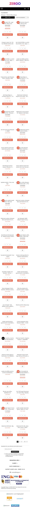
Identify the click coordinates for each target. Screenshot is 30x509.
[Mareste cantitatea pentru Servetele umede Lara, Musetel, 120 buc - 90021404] (10, 278)
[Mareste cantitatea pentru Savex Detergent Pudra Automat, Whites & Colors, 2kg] (10, 294)
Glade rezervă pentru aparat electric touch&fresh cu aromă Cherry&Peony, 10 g (22, 272)
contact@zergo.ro (15, 472)
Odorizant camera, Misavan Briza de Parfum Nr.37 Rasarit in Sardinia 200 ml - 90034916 (22, 201)
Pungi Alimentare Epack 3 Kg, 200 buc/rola (22, 23)
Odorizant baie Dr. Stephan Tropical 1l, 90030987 (22, 338)
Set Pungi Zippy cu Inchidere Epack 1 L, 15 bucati (22, 77)
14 (24, 441)
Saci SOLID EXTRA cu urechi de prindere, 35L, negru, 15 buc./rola (22, 43)
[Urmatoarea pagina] (27, 442)
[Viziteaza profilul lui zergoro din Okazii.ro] (9, 499)
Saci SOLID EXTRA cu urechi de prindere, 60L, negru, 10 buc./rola (7, 59)
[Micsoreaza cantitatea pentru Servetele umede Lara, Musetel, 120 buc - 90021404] (5, 278)
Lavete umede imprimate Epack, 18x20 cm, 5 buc (22, 408)
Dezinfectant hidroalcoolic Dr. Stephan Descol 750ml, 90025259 (7, 235)
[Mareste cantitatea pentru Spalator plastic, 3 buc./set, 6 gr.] (10, 190)
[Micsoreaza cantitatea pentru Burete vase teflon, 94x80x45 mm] (5, 397)
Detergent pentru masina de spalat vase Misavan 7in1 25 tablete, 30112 (7, 338)
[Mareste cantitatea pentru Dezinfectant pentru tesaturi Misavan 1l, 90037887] (10, 172)
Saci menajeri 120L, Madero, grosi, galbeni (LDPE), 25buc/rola (7, 305)
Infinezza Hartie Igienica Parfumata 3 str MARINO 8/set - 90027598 (8, 355)
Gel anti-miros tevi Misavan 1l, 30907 (7, 130)
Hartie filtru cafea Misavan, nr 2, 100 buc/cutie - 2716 (22, 183)
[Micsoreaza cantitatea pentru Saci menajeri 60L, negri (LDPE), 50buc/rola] (5, 32)
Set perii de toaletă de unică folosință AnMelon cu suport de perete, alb (22, 372)
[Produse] (2, 9)
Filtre (8, 17)
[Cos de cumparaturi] (25, 8)
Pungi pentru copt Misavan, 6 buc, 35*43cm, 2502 (7, 77)
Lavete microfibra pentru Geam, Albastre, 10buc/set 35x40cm (22, 59)
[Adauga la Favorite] (7, 37)
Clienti (14, 463)
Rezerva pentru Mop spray (22, 305)
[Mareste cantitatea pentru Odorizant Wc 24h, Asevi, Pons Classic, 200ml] (25, 432)
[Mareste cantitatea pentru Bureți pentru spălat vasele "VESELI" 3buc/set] (10, 208)
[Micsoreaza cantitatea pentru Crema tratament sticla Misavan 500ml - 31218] (20, 327)
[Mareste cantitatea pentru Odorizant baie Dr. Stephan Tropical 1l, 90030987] (25, 344)
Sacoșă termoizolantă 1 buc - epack (7, 255)
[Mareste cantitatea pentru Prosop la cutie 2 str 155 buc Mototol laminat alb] (10, 48)
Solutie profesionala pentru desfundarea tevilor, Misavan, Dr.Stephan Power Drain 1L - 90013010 (22, 130)
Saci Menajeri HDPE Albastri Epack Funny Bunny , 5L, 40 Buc (22, 219)
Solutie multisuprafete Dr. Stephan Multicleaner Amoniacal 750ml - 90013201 (22, 255)
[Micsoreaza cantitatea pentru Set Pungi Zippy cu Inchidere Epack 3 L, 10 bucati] (5, 101)
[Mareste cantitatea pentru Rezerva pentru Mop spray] (25, 311)
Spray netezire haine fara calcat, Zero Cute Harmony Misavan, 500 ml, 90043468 (22, 166)
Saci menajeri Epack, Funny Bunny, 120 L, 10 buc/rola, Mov (7, 408)
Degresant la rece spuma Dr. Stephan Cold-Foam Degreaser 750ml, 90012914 (22, 112)
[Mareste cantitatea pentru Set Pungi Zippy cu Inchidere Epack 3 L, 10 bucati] (10, 101)
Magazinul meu (14, 460)
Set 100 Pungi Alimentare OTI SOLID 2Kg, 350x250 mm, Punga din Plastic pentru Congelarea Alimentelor (22, 392)
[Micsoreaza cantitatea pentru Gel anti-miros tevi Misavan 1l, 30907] (5, 137)
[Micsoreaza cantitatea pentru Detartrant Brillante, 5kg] (5, 432)
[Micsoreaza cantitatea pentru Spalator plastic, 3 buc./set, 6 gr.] (5, 190)
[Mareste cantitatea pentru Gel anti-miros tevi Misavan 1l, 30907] (10, 137)
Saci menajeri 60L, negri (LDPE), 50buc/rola (7, 23)
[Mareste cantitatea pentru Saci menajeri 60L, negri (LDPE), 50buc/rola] (10, 32)
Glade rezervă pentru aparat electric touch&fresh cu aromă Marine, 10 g (7, 322)
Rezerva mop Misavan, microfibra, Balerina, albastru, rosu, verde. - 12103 (22, 148)
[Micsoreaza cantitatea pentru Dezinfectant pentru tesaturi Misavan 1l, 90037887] (5, 172)
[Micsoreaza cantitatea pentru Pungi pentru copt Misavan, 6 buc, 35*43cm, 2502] (5, 84)
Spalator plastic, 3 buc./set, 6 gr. (7, 183)
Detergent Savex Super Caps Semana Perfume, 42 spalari (22, 355)
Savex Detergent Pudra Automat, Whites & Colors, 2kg (7, 289)
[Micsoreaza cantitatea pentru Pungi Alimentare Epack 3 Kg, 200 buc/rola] (20, 32)
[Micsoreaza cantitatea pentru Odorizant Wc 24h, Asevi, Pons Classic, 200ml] (20, 432)
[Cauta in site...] (28, 8)
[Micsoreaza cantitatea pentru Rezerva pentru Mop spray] (20, 311)
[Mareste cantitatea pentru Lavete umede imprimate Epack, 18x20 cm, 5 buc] (25, 415)
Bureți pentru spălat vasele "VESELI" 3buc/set (7, 201)
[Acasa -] (15, 3)
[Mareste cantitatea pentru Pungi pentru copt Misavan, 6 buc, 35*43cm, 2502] (10, 84)
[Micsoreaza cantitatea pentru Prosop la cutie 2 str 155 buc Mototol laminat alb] (5, 48)
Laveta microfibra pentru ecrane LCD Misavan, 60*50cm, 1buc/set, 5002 (7, 372)
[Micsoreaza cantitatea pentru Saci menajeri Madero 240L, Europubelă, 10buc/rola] (20, 244)
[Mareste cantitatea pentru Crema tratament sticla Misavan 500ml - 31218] (25, 327)
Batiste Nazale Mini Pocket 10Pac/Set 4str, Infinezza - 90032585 (7, 112)
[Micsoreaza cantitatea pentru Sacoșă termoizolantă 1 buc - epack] (5, 261)
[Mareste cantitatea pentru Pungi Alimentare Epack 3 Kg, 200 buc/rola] (25, 32)
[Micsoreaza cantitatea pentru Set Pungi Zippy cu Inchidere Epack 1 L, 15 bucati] (20, 84)
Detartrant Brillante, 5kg (7, 426)
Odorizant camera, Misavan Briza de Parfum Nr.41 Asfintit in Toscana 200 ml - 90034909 (7, 219)
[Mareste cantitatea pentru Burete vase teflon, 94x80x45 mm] (10, 397)
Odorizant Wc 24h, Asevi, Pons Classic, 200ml (22, 426)
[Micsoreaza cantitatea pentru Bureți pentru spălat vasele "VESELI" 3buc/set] (5, 208)
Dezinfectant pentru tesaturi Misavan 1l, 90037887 (7, 166)
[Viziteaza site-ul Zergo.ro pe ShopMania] (15, 505)
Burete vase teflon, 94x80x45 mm (7, 392)
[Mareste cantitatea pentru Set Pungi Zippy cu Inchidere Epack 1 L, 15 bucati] (25, 84)
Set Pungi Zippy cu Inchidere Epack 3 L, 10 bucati (7, 95)
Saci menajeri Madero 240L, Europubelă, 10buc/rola (22, 235)
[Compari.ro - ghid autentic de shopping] (20, 499)
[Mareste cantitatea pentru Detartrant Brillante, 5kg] (10, 432)
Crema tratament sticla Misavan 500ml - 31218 (22, 322)
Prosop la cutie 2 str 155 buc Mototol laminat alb (7, 43)
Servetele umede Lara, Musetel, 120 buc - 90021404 (7, 272)
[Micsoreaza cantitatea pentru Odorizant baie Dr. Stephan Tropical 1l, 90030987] (20, 344)
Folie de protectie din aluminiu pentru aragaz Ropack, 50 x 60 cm (22, 289)
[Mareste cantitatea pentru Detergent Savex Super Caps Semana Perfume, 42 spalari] (25, 361)
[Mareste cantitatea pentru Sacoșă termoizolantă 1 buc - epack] (10, 261)
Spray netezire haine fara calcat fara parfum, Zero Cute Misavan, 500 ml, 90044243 (7, 148)
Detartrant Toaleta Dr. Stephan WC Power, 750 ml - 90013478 (22, 95)
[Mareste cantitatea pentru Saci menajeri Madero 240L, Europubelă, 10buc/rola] (25, 244)
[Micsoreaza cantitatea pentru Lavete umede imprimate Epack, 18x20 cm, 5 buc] (20, 415)
